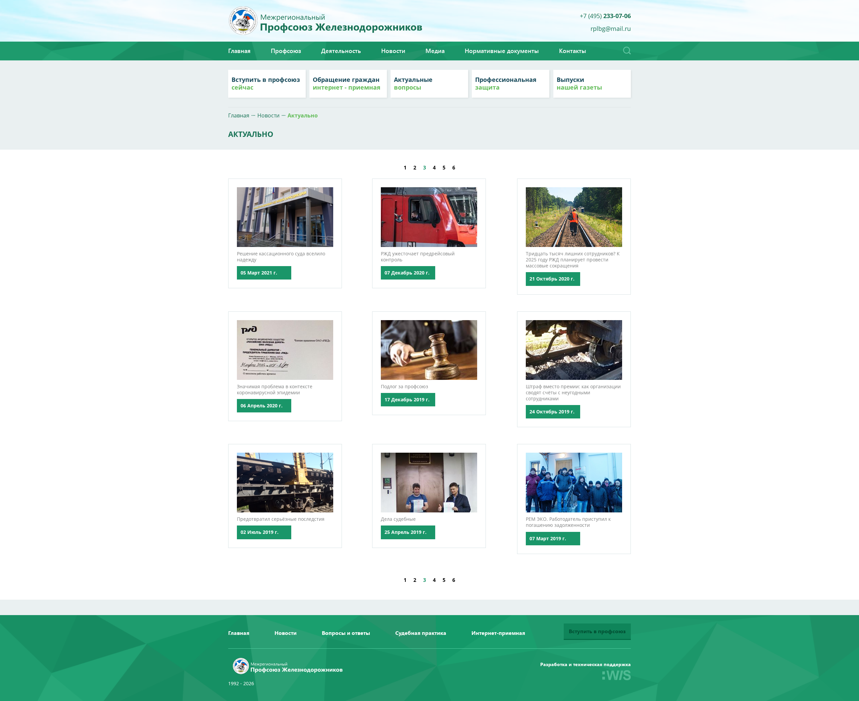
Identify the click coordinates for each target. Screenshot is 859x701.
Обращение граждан (347, 83)
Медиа (435, 51)
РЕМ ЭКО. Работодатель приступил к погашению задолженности (568, 522)
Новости (393, 51)
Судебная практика (420, 633)
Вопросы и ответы (346, 633)
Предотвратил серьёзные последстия (280, 519)
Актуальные (413, 83)
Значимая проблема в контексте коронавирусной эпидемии (274, 389)
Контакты (572, 51)
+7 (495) (605, 15)
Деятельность (341, 51)
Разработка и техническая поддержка (585, 664)
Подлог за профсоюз (404, 386)
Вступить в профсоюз (266, 83)
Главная (239, 51)
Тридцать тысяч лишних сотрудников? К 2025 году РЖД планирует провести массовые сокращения (573, 259)
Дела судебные (398, 519)
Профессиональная (506, 83)
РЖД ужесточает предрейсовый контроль (418, 256)
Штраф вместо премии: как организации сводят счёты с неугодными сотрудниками (573, 392)
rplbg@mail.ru (611, 28)
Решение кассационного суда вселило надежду (281, 256)
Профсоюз (286, 51)
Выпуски (579, 83)
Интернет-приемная (498, 633)
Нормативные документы (502, 51)
